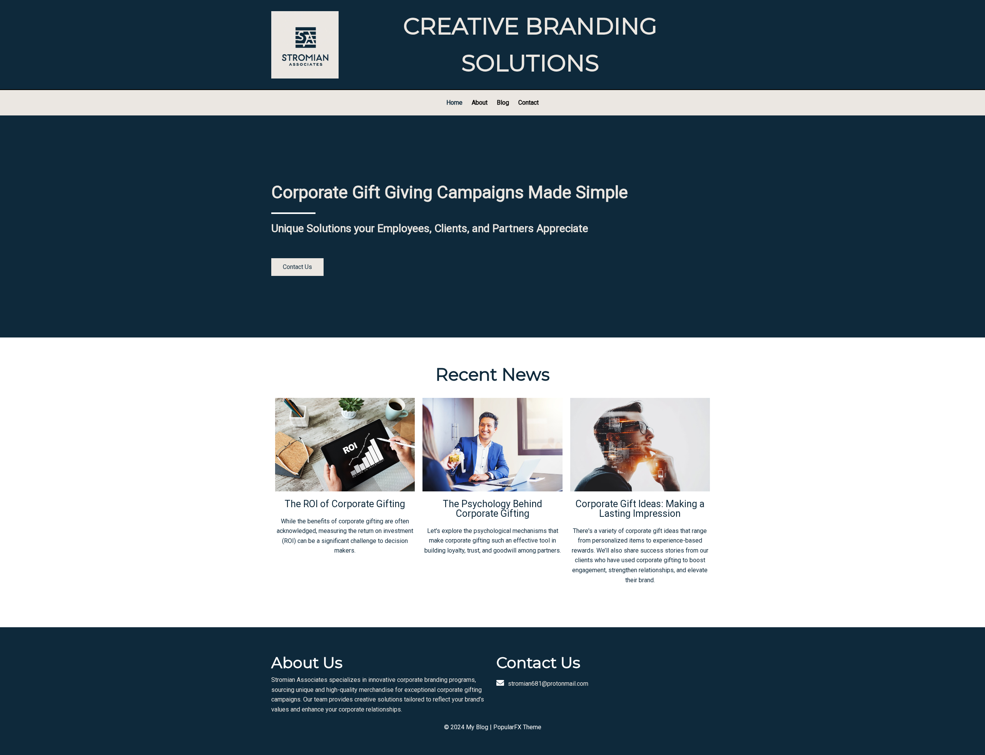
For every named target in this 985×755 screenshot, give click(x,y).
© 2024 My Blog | (468, 727)
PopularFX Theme (517, 727)
